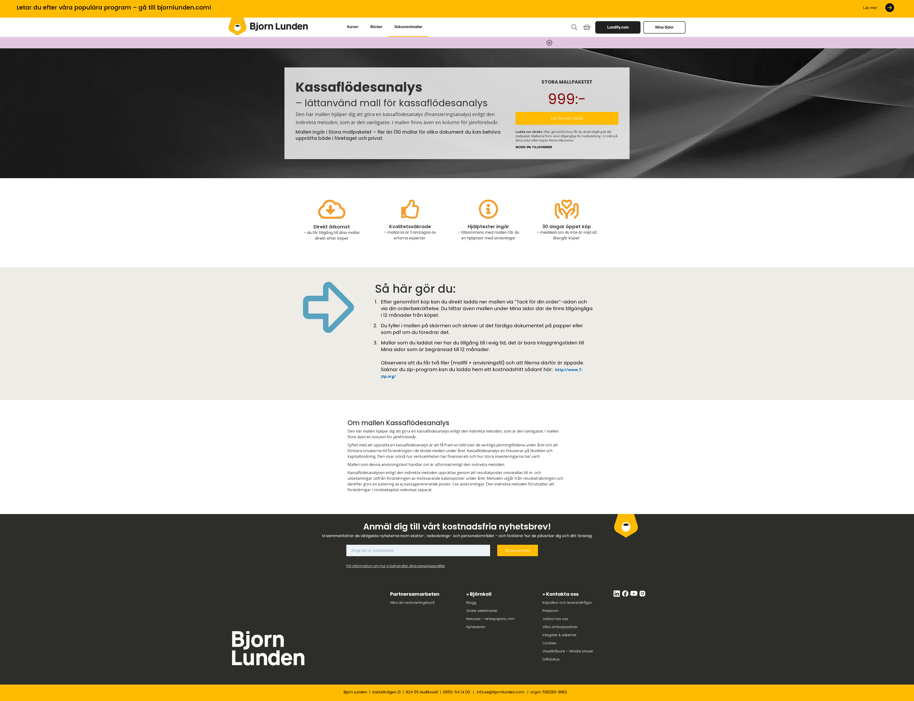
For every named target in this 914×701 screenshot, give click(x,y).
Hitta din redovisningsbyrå (412, 602)
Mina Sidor (664, 27)
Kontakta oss (562, 594)
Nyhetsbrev (475, 627)
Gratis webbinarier (481, 610)
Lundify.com (618, 27)
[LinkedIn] (617, 596)
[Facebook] (625, 596)
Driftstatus (551, 659)
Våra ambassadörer (560, 627)
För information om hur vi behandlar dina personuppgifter (395, 566)
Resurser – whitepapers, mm (490, 618)
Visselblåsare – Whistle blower (567, 651)
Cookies (549, 643)
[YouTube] (634, 596)
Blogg (471, 602)
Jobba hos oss (555, 618)
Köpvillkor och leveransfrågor (567, 602)
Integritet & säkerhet (559, 635)
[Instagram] (642, 596)
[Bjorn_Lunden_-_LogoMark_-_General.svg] (237, 27)
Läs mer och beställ (567, 118)
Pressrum (550, 610)
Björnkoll (481, 594)
